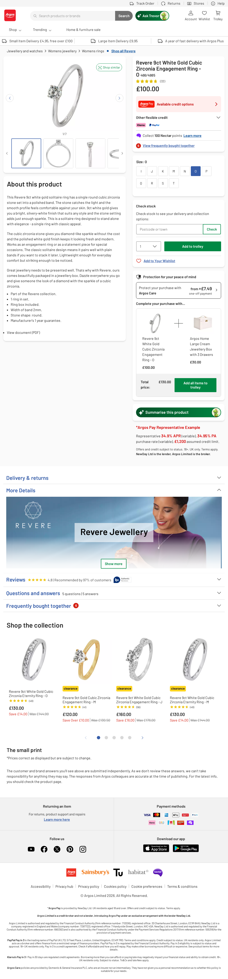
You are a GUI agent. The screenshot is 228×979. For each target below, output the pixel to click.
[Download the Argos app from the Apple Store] (156, 851)
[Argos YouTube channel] (31, 849)
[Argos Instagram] (82, 849)
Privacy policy (88, 886)
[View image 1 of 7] (26, 153)
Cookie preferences (146, 886)
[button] (109, 67)
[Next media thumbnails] (122, 153)
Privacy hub (64, 886)
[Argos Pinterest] (70, 849)
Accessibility (41, 886)
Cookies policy (115, 886)
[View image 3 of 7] (90, 153)
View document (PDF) (23, 332)
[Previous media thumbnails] (7, 153)
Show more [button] (113, 563)
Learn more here (57, 819)
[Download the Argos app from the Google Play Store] (186, 851)
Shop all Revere (123, 51)
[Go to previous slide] (10, 98)
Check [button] (212, 229)
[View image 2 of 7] (58, 153)
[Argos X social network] (57, 849)
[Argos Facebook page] (44, 849)
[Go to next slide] (119, 98)
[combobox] (72, 16)
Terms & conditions (182, 886)
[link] (178, 144)
